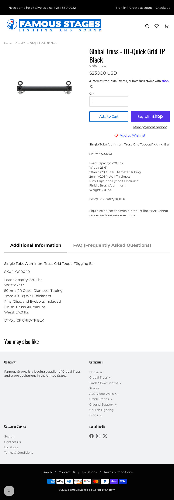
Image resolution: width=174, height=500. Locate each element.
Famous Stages (78, 489)
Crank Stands (99, 399)
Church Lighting (101, 410)
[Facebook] (91, 436)
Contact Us (12, 442)
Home (8, 43)
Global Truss (97, 65)
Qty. (92, 93)
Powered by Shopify (102, 489)
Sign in (121, 8)
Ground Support (101, 404)
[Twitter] (105, 436)
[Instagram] (98, 436)
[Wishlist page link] (156, 26)
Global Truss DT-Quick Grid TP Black (36, 43)
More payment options (150, 127)
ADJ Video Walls (101, 394)
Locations (11, 447)
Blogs (93, 415)
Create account (140, 8)
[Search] (147, 26)
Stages (94, 388)
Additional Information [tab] (35, 245)
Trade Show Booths (103, 383)
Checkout (163, 8)
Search (9, 436)
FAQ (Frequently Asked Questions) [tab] (112, 245)
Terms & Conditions (18, 452)
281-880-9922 (66, 8)
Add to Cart (109, 116)
